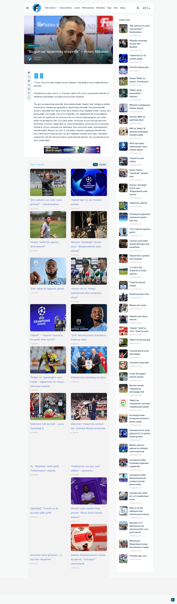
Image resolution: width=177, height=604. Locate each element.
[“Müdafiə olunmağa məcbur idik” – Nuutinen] (123, 43)
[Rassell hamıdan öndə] (123, 297)
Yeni (95, 164)
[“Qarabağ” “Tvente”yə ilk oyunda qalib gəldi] (48, 490)
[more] (29, 97)
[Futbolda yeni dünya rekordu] (123, 319)
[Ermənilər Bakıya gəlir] (123, 70)
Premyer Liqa (33, 46)
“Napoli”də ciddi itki (138, 203)
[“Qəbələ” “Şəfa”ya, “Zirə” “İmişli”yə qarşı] (123, 331)
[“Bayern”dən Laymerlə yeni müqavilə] (123, 258)
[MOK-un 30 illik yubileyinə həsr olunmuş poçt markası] (123, 510)
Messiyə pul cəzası (137, 305)
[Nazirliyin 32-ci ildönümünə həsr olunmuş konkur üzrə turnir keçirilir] (123, 525)
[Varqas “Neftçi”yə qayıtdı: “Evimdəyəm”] (48, 224)
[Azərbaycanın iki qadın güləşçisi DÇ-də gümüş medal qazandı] (123, 433)
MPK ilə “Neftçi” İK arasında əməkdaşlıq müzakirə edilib (138, 131)
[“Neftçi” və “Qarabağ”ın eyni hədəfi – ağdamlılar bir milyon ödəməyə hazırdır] (48, 359)
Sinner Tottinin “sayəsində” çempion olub (138, 173)
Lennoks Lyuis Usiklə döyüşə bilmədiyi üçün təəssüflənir (139, 244)
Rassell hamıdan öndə (139, 294)
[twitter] (29, 76)
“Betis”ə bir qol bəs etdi (139, 340)
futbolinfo (37, 57)
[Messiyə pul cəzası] (123, 308)
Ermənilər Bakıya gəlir (139, 67)
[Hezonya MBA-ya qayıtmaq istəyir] (123, 119)
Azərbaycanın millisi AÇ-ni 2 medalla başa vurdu (138, 496)
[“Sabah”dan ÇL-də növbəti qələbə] (89, 182)
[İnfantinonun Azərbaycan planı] (89, 359)
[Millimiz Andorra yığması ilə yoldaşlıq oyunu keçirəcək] (123, 448)
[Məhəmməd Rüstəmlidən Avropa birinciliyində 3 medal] (123, 543)
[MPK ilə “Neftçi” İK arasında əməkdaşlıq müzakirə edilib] (123, 131)
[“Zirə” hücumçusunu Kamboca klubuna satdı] (89, 317)
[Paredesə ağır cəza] (123, 558)
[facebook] (29, 72)
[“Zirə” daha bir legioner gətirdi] (48, 271)
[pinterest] (29, 81)
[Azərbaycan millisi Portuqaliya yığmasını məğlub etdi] (123, 463)
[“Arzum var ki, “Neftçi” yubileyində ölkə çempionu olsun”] (89, 271)
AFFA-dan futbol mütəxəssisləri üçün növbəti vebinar (138, 146)
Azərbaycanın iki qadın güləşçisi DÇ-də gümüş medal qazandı (139, 433)
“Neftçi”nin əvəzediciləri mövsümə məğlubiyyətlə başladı (139, 403)
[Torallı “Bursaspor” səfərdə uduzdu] (123, 376)
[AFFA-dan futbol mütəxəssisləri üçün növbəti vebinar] (123, 146)
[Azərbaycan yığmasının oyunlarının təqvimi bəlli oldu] (123, 217)
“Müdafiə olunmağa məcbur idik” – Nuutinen (138, 44)
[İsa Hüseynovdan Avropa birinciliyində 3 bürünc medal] (123, 418)
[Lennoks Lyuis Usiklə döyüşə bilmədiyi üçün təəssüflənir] (123, 243)
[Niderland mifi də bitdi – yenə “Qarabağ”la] (48, 406)
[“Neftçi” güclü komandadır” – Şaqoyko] (123, 93)
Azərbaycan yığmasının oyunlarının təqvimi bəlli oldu (139, 217)
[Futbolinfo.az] (37, 8)
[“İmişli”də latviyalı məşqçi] (123, 285)
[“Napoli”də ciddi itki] (123, 206)
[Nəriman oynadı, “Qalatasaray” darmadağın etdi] (123, 388)
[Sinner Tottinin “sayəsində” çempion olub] (123, 173)
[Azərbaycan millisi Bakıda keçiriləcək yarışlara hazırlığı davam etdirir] (123, 478)
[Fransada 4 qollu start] (123, 365)
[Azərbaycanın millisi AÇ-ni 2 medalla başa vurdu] (123, 496)
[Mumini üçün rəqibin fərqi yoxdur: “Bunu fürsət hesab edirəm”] (89, 490)
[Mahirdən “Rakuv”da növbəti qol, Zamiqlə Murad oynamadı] (89, 406)
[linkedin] (29, 89)
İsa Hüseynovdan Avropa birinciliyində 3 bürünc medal (139, 418)
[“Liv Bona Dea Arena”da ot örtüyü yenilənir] (123, 270)
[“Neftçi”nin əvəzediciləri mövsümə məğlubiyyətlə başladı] (123, 403)
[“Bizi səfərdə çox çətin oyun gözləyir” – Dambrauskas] (48, 182)
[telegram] (29, 85)
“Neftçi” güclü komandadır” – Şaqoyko (136, 93)
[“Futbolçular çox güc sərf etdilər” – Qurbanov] (89, 448)
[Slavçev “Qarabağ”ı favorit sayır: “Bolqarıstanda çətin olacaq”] (89, 224)
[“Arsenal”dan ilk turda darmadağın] (123, 353)
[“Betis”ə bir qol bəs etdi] (123, 342)
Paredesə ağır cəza (138, 556)
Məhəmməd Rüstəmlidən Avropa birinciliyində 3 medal (138, 544)
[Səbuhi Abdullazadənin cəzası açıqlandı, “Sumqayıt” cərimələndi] (89, 537)
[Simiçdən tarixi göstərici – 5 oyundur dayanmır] (48, 537)
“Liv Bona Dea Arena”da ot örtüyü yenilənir (137, 270)
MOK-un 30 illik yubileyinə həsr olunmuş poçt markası (139, 511)
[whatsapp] (29, 93)
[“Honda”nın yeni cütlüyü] (123, 161)
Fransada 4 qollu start (139, 363)
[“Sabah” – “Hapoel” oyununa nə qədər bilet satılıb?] (48, 317)
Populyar (102, 164)
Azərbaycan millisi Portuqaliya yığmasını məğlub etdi (139, 463)
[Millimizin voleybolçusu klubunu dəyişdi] (123, 108)
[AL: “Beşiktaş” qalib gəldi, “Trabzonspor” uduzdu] (48, 448)
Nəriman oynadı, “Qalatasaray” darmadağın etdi (136, 388)
